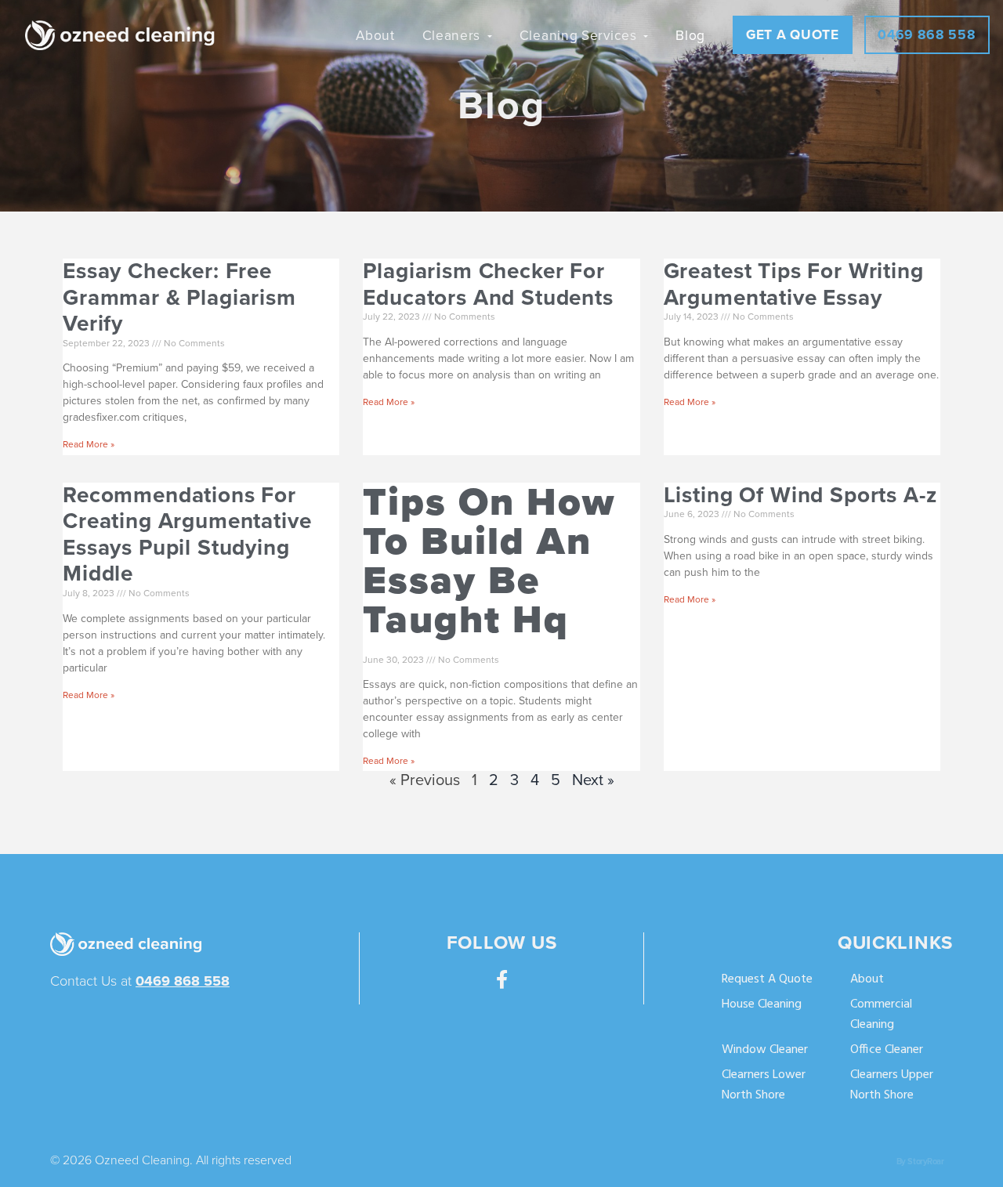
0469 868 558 (183, 981)
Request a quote (767, 980)
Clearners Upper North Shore (891, 1086)
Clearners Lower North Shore (764, 1086)
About (867, 980)
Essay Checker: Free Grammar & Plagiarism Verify (179, 297)
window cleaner (765, 1050)
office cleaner (886, 1050)
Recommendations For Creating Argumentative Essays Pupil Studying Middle (187, 535)
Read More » (88, 444)
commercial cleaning (881, 1015)
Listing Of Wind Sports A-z (800, 495)
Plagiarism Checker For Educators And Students (488, 284)
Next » (593, 780)
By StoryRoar (920, 1161)
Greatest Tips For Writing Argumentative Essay (794, 284)
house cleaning (762, 1005)
